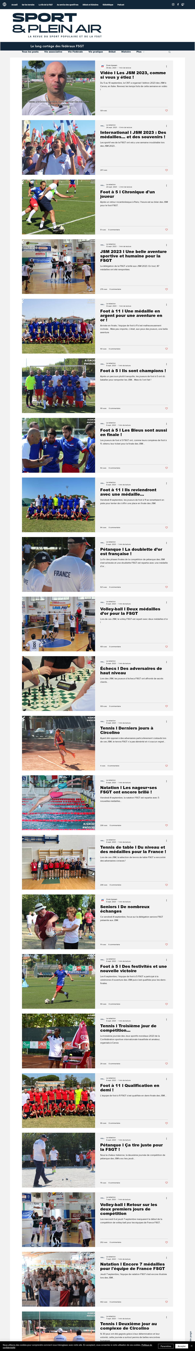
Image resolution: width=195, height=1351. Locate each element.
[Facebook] (178, 4)
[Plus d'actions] (167, 66)
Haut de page (190, 1340)
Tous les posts (30, 52)
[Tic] (182, 4)
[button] (169, 52)
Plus (138, 52)
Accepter (182, 1346)
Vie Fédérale (75, 52)
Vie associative (53, 52)
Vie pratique (96, 52)
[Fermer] (191, 1346)
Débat (112, 52)
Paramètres (166, 1346)
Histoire (126, 52)
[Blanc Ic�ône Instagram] (173, 4)
